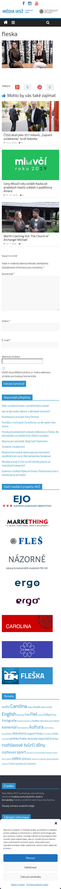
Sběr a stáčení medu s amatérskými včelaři (25, 406)
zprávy (5, 763)
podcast (5, 738)
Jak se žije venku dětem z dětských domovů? (26, 411)
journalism (54, 721)
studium (49, 752)
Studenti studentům (13, 447)
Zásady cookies (18, 884)
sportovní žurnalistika (35, 752)
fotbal (47, 714)
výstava (26, 759)
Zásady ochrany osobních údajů (18, 806)
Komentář (8, 274)
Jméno (6, 321)
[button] (56, 823)
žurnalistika (30, 764)
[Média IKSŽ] (30, 10)
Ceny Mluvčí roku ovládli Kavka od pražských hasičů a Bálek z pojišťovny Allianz (28, 187)
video (16, 758)
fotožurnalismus (24, 721)
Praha (23, 738)
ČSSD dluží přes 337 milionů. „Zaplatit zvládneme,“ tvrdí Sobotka (28, 137)
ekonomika (46, 707)
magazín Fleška (34, 734)
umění (8, 759)
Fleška (40, 714)
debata (30, 707)
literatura (19, 733)
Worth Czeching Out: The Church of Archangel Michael (26, 238)
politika (14, 738)
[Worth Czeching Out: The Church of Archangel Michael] (30, 204)
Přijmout (30, 858)
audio (6, 706)
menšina (47, 733)
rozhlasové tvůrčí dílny (23, 744)
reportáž (43, 738)
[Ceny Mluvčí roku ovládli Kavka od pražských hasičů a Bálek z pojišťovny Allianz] (30, 152)
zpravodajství (52, 759)
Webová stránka (11, 357)
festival (20, 715)
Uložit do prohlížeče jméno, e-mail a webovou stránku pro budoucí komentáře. (26, 374)
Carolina (18, 706)
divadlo (37, 707)
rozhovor (9, 752)
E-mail (6, 340)
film (27, 714)
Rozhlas (54, 739)
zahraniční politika (39, 759)
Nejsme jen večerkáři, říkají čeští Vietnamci (25, 441)
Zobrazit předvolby (30, 877)
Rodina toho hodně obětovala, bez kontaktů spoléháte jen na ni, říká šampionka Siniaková (26, 454)
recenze (32, 738)
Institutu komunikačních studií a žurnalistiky (22, 798)
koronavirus (23, 727)
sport (21, 752)
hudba (35, 721)
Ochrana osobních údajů (37, 884)
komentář (9, 727)
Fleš (33, 714)
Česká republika (15, 763)
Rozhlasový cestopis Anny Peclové (20, 417)
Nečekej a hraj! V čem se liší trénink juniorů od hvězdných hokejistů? (26, 464)
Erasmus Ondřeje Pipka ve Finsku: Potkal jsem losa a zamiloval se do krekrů (30, 473)
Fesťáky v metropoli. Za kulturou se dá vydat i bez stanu (29, 424)
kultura (36, 726)
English (9, 714)
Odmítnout (30, 867)
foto (54, 715)
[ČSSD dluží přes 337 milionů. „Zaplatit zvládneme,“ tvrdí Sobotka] (30, 103)
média (55, 734)
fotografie (9, 720)
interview (43, 721)
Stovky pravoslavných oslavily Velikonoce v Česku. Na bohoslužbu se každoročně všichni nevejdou (30, 434)
